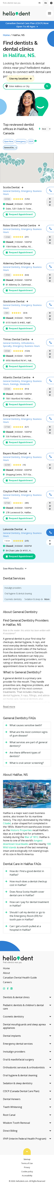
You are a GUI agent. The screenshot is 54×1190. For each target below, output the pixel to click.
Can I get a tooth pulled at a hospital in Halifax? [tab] (25, 928)
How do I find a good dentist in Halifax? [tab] (27, 872)
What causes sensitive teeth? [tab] (26, 725)
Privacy (27, 1167)
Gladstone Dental (13, 301)
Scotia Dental (11, 187)
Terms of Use (27, 1163)
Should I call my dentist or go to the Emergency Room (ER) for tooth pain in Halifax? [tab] (27, 916)
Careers (7, 982)
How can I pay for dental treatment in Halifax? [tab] (29, 903)
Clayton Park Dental (15, 491)
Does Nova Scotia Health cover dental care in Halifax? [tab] (27, 893)
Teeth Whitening (12, 1107)
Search (47, 86)
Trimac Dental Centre (16, 339)
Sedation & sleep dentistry (36, 599)
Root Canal (9, 1115)
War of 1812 (31, 837)
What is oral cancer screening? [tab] (27, 763)
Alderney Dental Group (16, 263)
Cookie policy (27, 1171)
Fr (40, 3)
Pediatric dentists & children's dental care (23, 1007)
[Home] (16, 13)
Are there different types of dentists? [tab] (25, 754)
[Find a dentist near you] (11, 3)
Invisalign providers (12, 587)
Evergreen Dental (14, 415)
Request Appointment (20, 214)
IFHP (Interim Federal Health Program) (24, 1138)
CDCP (31, 141)
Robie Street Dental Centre (19, 225)
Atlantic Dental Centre (16, 377)
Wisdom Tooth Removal (16, 1122)
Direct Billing (10, 1130)
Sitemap (27, 1159)
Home (6, 35)
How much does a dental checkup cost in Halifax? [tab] (28, 883)
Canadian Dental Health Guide (20, 977)
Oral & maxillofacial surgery (18, 1059)
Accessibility (27, 1175)
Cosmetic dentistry (12, 599)
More (47, 599)
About (6, 973)
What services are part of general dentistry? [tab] (28, 744)
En (46, 3)
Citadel (7, 823)
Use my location (18, 78)
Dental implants (12, 1035)
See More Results (13, 568)
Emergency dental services (18, 1043)
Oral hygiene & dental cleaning (18, 593)
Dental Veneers (11, 1099)
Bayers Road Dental (15, 453)
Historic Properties (21, 830)
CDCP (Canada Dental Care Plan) (21, 1091)
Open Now (8, 141)
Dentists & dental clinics (16, 997)
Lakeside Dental (13, 529)
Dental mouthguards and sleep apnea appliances (24, 1026)
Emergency (21, 141)
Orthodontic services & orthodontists (24, 1067)
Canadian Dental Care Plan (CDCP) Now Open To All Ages (27, 25)
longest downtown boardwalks (22, 842)
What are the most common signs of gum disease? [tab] (29, 733)
